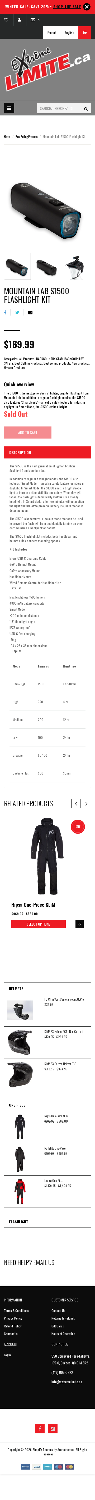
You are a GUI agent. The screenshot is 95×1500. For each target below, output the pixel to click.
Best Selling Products (26, 136)
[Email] (32, 312)
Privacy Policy (13, 1318)
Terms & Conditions (16, 1310)
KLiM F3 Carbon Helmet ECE (60, 1063)
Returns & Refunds (63, 1318)
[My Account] (19, 20)
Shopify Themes (42, 1449)
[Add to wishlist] (79, 924)
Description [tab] (20, 452)
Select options (38, 924)
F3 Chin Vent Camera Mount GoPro (64, 999)
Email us (43, 1262)
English (69, 32)
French (52, 32)
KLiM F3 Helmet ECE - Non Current (63, 1031)
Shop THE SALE (67, 6)
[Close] (87, 7)
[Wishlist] (8, 20)
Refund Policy (13, 1326)
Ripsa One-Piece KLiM (33, 904)
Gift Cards (57, 1326)
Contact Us (11, 1333)
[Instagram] (53, 1428)
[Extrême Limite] (47, 69)
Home (7, 136)
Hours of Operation (63, 1333)
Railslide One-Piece (54, 1148)
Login (7, 1355)
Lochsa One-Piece (53, 1180)
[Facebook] (7, 312)
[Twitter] (19, 312)
